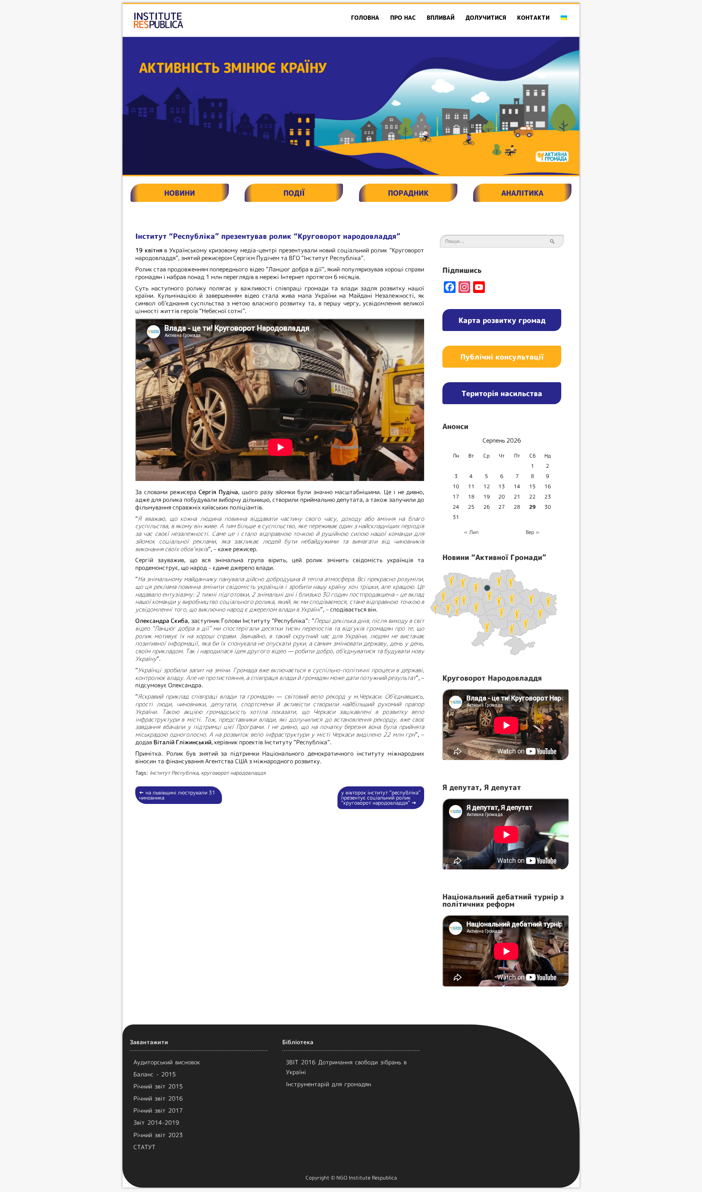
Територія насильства (501, 393)
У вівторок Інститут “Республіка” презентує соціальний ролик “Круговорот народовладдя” (380, 797)
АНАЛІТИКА (522, 193)
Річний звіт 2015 (158, 1086)
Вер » (532, 532)
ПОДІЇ (294, 193)
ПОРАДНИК (408, 193)
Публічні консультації (502, 356)
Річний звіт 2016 (158, 1098)
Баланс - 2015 (154, 1074)
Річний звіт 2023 (158, 1135)
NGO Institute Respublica (366, 1177)
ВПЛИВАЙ (440, 18)
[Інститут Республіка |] (196, 20)
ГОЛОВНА (365, 18)
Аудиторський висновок (166, 1062)
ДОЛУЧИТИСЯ (485, 18)
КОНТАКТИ (533, 18)
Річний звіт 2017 (158, 1110)
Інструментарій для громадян (328, 1084)
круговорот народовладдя (233, 772)
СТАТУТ (144, 1147)
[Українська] (564, 18)
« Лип (471, 532)
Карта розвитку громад (502, 320)
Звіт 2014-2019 (156, 1122)
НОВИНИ (179, 193)
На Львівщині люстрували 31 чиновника (177, 795)
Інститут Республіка (174, 772)
